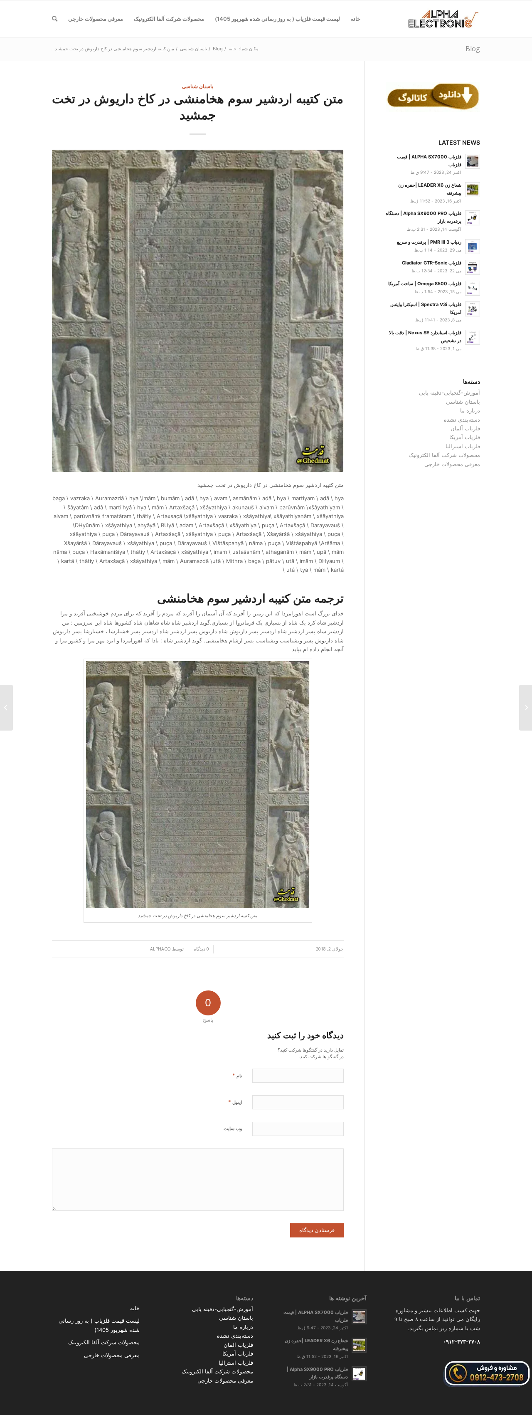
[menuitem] (355, 18)
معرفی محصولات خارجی (452, 464)
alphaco (160, 949)
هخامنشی (180, 598)
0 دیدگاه (200, 949)
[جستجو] (55, 18)
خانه (135, 1308)
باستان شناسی (197, 86)
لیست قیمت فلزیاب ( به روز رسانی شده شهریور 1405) (99, 1325)
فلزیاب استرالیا (463, 446)
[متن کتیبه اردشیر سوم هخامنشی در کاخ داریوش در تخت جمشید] (198, 311)
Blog (473, 48)
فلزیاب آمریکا (464, 437)
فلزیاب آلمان (465, 428)
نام (237, 1075)
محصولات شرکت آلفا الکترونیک (444, 455)
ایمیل (235, 1102)
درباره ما (470, 410)
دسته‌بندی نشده (462, 419)
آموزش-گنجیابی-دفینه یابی (449, 392)
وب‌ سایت (233, 1128)
